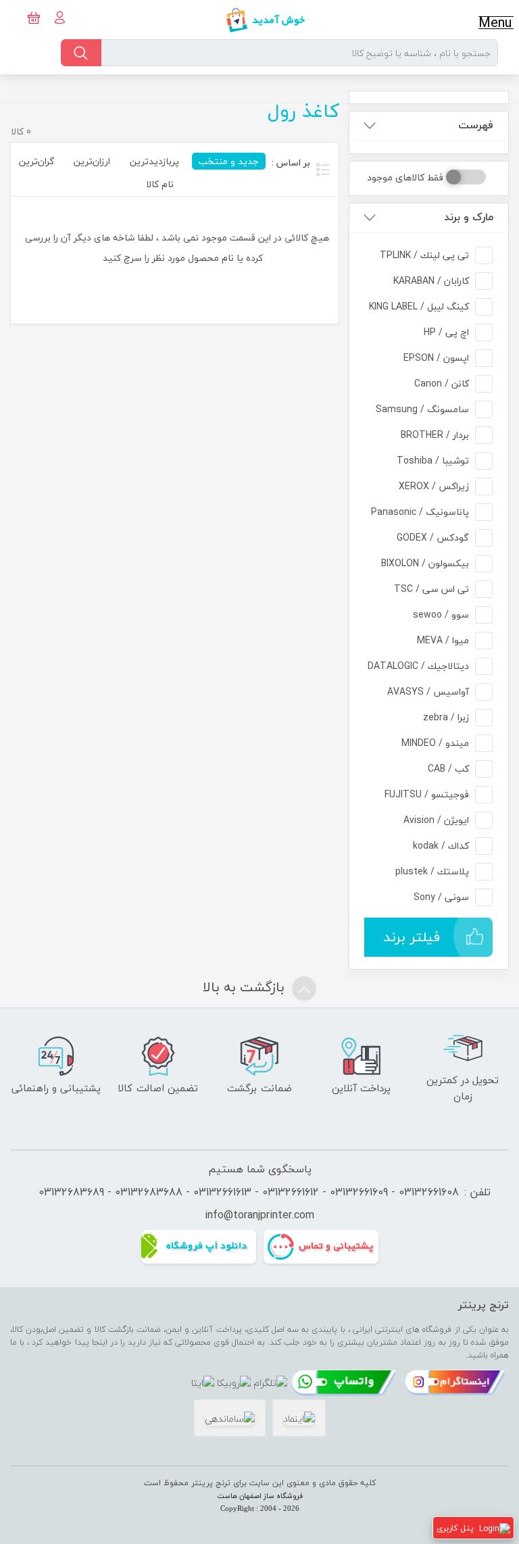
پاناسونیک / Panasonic (420, 511)
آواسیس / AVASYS (428, 691)
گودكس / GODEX (433, 537)
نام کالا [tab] (160, 184)
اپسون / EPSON (436, 357)
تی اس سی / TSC (431, 588)
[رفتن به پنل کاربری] (494, 1528)
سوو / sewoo (441, 614)
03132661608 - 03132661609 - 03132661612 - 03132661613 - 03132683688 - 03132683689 (249, 1191)
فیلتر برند (411, 937)
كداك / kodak (441, 845)
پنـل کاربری (455, 1528)
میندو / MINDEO (435, 742)
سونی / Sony (441, 897)
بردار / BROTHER (435, 434)
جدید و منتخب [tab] (229, 161)
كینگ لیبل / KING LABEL (419, 306)
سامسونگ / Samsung (422, 409)
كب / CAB (448, 768)
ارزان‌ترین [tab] (92, 161)
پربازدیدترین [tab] (154, 161)
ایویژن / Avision (436, 820)
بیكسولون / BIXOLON (425, 563)
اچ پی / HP (446, 332)
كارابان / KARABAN (431, 280)
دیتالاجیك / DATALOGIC (418, 665)
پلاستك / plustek (432, 871)
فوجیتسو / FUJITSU (427, 794)
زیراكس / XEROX (434, 486)
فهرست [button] (475, 125)
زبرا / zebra (446, 717)
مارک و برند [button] (468, 217)
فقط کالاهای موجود (405, 177)
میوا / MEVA (443, 640)
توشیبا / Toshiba (433, 460)
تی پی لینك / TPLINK (424, 255)
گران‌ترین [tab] (36, 161)
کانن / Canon (441, 383)
